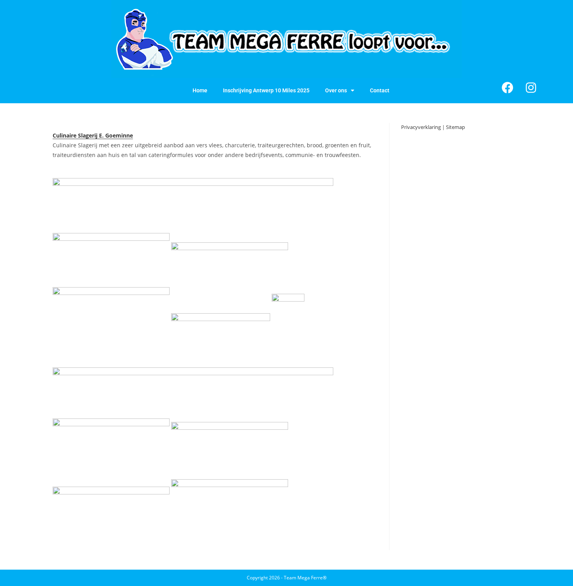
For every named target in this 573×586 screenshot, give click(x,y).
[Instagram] (531, 87)
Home (200, 90)
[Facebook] (507, 87)
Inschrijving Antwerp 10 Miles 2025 (266, 90)
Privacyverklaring (421, 127)
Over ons (336, 90)
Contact (379, 90)
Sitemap (455, 127)
